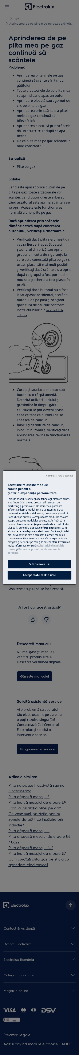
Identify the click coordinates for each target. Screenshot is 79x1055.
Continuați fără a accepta (59, 475)
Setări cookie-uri (39, 564)
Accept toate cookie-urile (39, 575)
